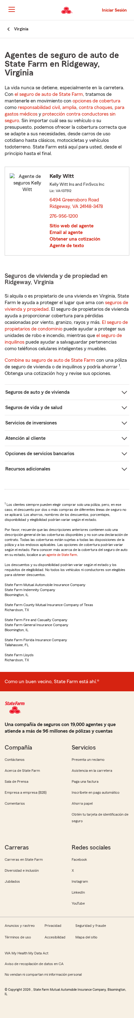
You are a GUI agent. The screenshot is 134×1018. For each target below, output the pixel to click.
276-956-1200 (64, 216)
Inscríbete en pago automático (95, 792)
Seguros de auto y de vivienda (37, 392)
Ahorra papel (82, 803)
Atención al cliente (25, 438)
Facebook (79, 859)
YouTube (78, 903)
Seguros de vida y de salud (33, 407)
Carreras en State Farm (24, 859)
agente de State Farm (61, 555)
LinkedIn (78, 892)
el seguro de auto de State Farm (49, 94)
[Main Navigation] (11, 9)
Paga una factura (85, 781)
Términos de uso (18, 937)
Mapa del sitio (86, 937)
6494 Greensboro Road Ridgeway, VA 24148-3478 (77, 203)
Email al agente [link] (66, 232)
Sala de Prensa (16, 781)
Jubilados (12, 881)
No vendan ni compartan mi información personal (43, 974)
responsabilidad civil (39, 107)
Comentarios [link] (15, 803)
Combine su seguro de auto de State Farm (50, 360)
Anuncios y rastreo (20, 925)
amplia (69, 107)
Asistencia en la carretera (92, 770)
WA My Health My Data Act (26, 953)
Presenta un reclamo (88, 759)
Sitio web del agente (71, 225)
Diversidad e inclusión (22, 870)
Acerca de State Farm (22, 770)
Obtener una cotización (75, 239)
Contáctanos (15, 759)
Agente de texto (67, 245)
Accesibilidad (55, 937)
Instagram (80, 881)
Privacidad (53, 925)
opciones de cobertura (96, 100)
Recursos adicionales (27, 468)
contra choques (95, 107)
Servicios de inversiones (31, 422)
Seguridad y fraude (90, 925)
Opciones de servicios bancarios (39, 453)
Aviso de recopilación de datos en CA (34, 964)
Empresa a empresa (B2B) (25, 792)
